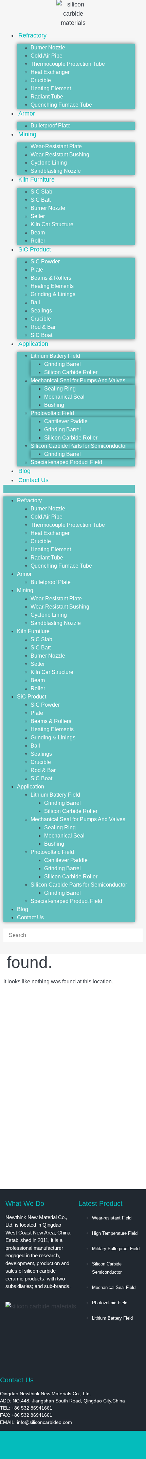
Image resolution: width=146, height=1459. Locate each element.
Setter (38, 216)
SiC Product (34, 249)
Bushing (54, 405)
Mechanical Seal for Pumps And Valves (78, 380)
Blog (22, 909)
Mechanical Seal (64, 397)
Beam (38, 232)
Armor (26, 113)
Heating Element (51, 88)
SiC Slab (41, 192)
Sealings (41, 310)
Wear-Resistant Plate (56, 146)
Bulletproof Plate (51, 125)
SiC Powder (45, 261)
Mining (27, 134)
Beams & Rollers (51, 278)
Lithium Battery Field (55, 356)
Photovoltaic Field (52, 413)
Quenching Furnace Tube (61, 105)
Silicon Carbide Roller (70, 372)
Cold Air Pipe (46, 56)
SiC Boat (41, 778)
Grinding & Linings (53, 294)
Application (33, 343)
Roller (38, 688)
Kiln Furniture (36, 179)
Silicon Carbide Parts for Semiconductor (79, 446)
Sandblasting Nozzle (56, 623)
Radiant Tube (47, 96)
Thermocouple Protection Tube (68, 64)
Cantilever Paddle (66, 421)
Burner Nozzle (48, 47)
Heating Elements (52, 286)
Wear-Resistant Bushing (60, 154)
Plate (37, 270)
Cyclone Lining (49, 163)
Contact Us (33, 480)
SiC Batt (41, 200)
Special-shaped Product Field (66, 462)
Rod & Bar (43, 327)
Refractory (32, 35)
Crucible (41, 80)
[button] (69, 489)
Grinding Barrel (62, 364)
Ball (35, 302)
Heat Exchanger (50, 72)
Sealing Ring (60, 388)
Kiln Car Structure (52, 224)
